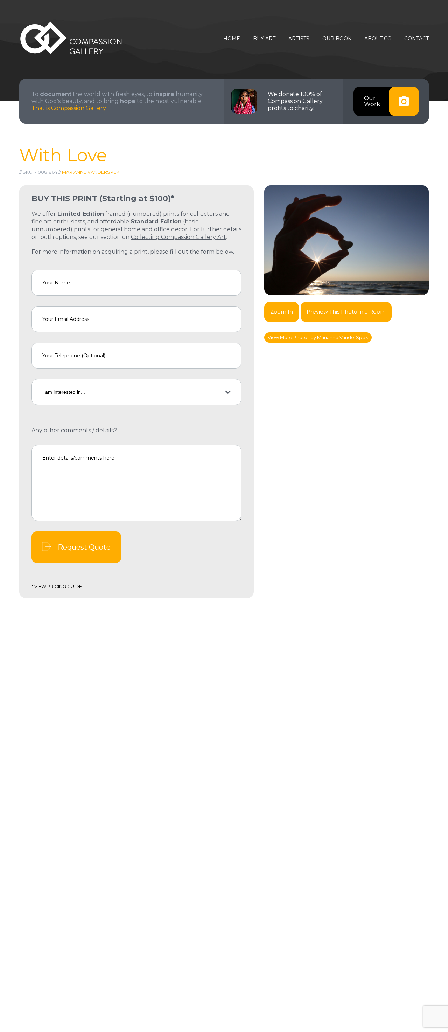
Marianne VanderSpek (90, 172)
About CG (377, 39)
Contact (416, 39)
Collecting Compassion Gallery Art (178, 237)
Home (231, 39)
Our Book (336, 39)
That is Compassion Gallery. (69, 108)
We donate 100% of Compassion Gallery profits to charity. (295, 101)
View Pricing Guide (58, 586)
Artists (298, 39)
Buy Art (264, 39)
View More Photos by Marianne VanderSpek (318, 337)
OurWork (372, 101)
